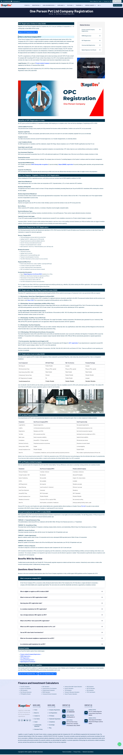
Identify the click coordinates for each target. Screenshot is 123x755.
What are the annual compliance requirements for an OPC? (37, 638)
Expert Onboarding (117, 1)
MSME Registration (86, 35)
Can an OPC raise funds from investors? (31, 632)
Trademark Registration (55, 719)
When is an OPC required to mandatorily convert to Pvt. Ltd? (37, 626)
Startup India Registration (88, 45)
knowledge (52, 725)
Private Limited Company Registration (88, 30)
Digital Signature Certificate (89, 50)
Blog (111, 1)
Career (36, 722)
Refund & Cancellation (88, 752)
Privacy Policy (77, 752)
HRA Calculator (24, 690)
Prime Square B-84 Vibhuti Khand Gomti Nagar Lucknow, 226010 (96, 721)
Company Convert (89, 5)
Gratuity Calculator (69, 688)
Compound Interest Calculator (49, 694)
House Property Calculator (71, 694)
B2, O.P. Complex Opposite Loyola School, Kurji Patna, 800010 (95, 713)
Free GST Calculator (25, 686)
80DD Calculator (46, 692)
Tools (99, 1)
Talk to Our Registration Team (46, 673)
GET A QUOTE (90, 72)
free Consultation (117, 5)
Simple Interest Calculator (48, 690)
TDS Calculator (68, 690)
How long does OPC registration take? (31, 603)
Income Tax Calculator (25, 688)
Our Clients (37, 719)
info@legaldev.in (16, 1)
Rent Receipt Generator (26, 692)
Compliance (60, 5)
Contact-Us (37, 716)
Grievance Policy (38, 729)
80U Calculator (90, 690)
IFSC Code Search (91, 692)
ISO (99, 5)
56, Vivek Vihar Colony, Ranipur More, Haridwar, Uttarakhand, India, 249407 (73, 723)
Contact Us (106, 1)
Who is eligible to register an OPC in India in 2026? (34, 591)
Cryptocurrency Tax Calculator (49, 688)
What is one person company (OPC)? (30, 578)
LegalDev (29, 752)
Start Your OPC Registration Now (27, 673)
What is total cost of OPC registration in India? (33, 597)
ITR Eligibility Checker (25, 694)
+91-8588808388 (6, 1)
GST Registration (86, 40)
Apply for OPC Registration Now (27, 32)
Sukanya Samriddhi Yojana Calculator (73, 686)
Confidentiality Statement (37, 725)
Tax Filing (69, 5)
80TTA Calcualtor (91, 688)
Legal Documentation (48, 5)
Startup (26, 5)
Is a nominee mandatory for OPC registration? (33, 609)
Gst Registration (53, 713)
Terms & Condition (66, 752)
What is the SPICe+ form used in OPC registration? (35, 620)
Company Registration (54, 710)
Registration (35, 5)
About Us (95, 1)
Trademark (79, 5)
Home (91, 1)
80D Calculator (90, 686)
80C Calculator (45, 686)
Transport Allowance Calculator (72, 692)
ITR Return (51, 716)
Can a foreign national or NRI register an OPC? (33, 615)
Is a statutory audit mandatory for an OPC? (32, 644)
